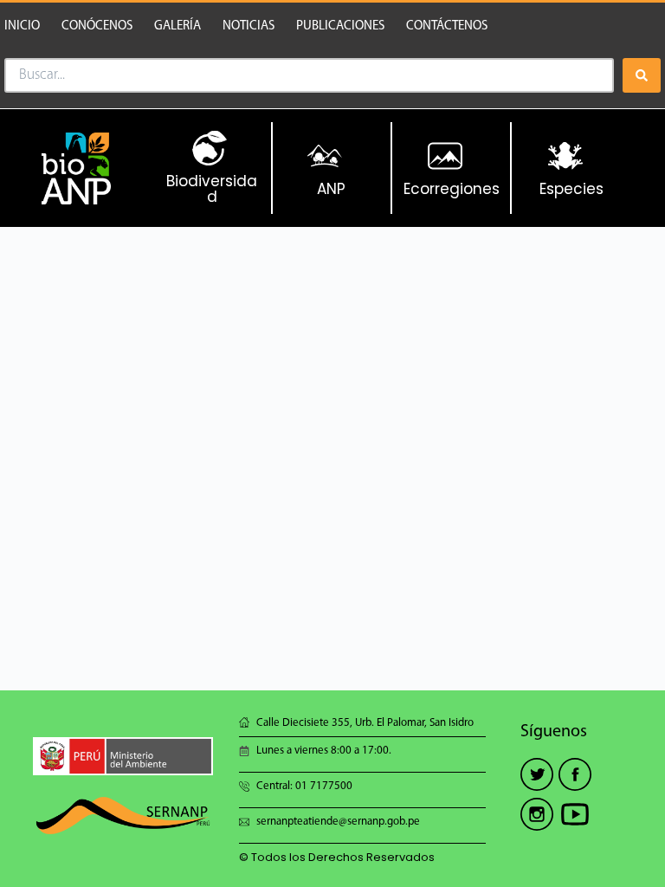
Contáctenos (446, 26)
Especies (571, 188)
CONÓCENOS (96, 26)
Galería (177, 26)
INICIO (22, 26)
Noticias (248, 26)
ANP (331, 188)
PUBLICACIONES (340, 26)
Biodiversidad (211, 189)
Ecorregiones (452, 188)
